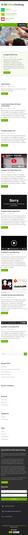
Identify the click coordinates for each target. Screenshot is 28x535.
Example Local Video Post (10, 252)
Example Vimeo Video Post (10, 211)
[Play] (3, 249)
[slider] (13, 248)
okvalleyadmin (14, 57)
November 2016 (4, 404)
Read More (6, 72)
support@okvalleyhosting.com (13, 511)
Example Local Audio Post (10, 327)
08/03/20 (4, 86)
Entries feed (4, 434)
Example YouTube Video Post (11, 170)
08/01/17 (4, 108)
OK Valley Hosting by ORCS (17, 525)
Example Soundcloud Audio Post (12, 295)
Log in (2, 431)
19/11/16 (6, 57)
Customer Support (9, 506)
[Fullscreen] (25, 249)
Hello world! (5, 84)
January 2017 (4, 402)
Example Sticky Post (10, 55)
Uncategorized (4, 419)
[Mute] (22, 249)
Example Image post (8, 131)
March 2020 (3, 399)
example (3, 416)
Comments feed (5, 436)
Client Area (22, 24)
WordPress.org (4, 439)
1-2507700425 (8, 516)
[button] (14, 243)
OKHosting (14, 4)
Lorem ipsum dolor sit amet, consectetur (10, 369)
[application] (14, 243)
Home (12, 39)
